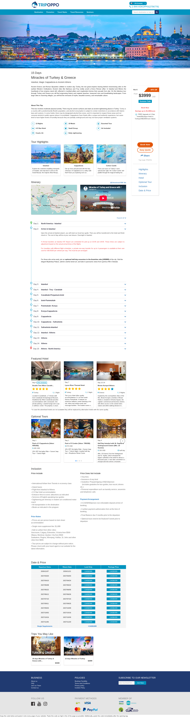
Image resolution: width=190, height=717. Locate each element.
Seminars (90, 12)
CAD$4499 (113, 603)
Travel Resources (76, 12)
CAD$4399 (113, 585)
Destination (38, 12)
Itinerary (143, 173)
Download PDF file (119, 182)
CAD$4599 (113, 594)
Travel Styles (62, 12)
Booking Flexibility (81, 681)
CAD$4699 (113, 599)
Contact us (35, 688)
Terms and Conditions (82, 683)
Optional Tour (145, 182)
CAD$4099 (113, 576)
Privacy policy (79, 685)
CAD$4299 (113, 580)
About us (34, 681)
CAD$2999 (88, 571)
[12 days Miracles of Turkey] (78, 646)
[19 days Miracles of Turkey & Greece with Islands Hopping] (46, 646)
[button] (14, 41)
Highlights (143, 169)
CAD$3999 (113, 571)
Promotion (50, 12)
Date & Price (145, 190)
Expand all (121, 218)
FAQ (32, 683)
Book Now (145, 145)
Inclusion (143, 186)
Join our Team (36, 685)
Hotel (141, 178)
